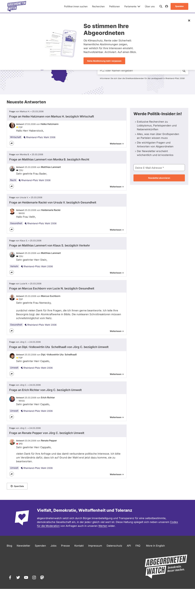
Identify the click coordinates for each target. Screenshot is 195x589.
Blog (9, 545)
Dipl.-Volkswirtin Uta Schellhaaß (59, 354)
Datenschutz (114, 545)
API (129, 545)
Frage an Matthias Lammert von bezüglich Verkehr (49, 245)
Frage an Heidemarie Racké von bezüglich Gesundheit (52, 202)
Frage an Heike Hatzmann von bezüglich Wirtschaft (51, 116)
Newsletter (23, 545)
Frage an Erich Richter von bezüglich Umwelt (45, 390)
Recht (13, 180)
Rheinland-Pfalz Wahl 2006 (40, 137)
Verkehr (14, 266)
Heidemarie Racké (50, 210)
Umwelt (14, 367)
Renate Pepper (49, 440)
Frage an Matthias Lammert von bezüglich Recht (49, 159)
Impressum (95, 545)
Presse (65, 545)
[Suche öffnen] (161, 6)
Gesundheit (16, 223)
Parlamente (130, 6)
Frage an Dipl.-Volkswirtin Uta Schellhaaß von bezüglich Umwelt (58, 347)
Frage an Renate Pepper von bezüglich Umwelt (46, 433)
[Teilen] (11, 143)
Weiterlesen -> (117, 143)
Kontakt (79, 545)
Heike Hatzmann (50, 124)
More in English (155, 545)
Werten (102, 525)
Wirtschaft (15, 137)
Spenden (40, 545)
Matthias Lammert (51, 167)
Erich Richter (48, 397)
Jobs (54, 545)
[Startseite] (17, 6)
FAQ (137, 545)
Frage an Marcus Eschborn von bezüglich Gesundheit (51, 288)
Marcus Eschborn (50, 296)
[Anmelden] (166, 6)
